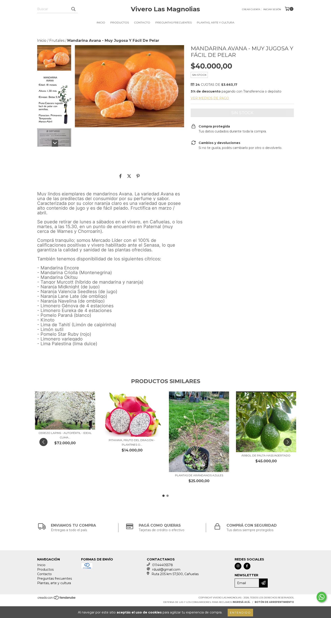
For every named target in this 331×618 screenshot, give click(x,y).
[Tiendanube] (57, 598)
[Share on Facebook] (120, 176)
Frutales (56, 40)
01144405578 (162, 565)
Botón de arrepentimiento (274, 602)
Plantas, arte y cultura (215, 22)
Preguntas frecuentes (173, 22)
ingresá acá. (241, 602)
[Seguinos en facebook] (247, 566)
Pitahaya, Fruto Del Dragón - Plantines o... (132, 442)
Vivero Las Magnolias (165, 9)
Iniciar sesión (272, 9)
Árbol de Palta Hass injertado (265, 455)
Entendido (240, 612)
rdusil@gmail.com (166, 569)
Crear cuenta (251, 9)
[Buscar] (73, 9)
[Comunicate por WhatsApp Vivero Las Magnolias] (321, 597)
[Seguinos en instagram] (238, 566)
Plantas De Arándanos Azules (199, 475)
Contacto (142, 22)
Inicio (101, 22)
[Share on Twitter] (129, 176)
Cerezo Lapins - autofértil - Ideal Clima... (65, 435)
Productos (119, 22)
